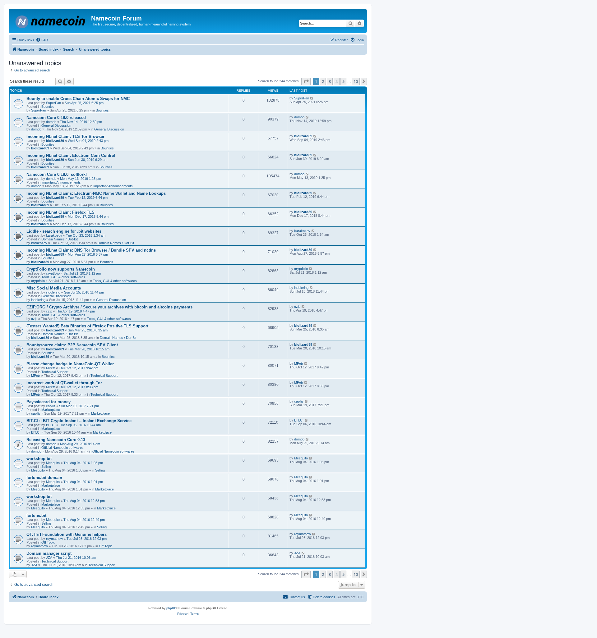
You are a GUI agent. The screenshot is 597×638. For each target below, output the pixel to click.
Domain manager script (49, 553)
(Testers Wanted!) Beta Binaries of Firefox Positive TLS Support (87, 326)
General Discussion (56, 125)
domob (51, 122)
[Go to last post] (312, 98)
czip (49, 311)
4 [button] (337, 81)
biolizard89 (55, 141)
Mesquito (53, 463)
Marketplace (50, 410)
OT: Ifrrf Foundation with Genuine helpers (66, 534)
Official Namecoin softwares (62, 447)
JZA (49, 557)
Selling (46, 466)
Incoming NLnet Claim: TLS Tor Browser (65, 136)
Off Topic (48, 542)
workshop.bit (39, 458)
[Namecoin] (50, 20)
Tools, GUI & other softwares (63, 277)
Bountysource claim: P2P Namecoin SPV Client (72, 345)
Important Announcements (61, 182)
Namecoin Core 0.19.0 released (56, 117)
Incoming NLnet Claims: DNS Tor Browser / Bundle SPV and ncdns (91, 250)
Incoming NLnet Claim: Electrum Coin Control (70, 155)
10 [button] (356, 81)
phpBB (171, 608)
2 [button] (323, 81)
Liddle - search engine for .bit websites (63, 231)
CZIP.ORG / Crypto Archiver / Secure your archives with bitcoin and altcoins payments (109, 307)
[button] (306, 81)
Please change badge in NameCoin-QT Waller (70, 364)
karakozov (54, 235)
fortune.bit (36, 515)
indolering (53, 292)
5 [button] (343, 81)
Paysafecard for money (48, 401)
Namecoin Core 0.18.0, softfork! (56, 174)
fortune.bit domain (44, 477)
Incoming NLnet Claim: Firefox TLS (60, 212)
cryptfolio (53, 273)
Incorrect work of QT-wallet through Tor (64, 383)
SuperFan (53, 103)
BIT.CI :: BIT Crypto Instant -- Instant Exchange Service (79, 420)
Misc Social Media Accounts (53, 288)
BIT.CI (50, 425)
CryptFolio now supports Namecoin (60, 269)
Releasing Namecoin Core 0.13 (55, 439)
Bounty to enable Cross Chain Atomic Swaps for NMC (78, 98)
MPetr (50, 368)
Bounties (47, 106)
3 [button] (330, 81)
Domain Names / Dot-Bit (59, 239)
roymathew (54, 538)
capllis (50, 406)
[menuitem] (42, 40)
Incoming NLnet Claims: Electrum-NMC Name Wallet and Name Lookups (96, 193)
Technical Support (54, 372)
